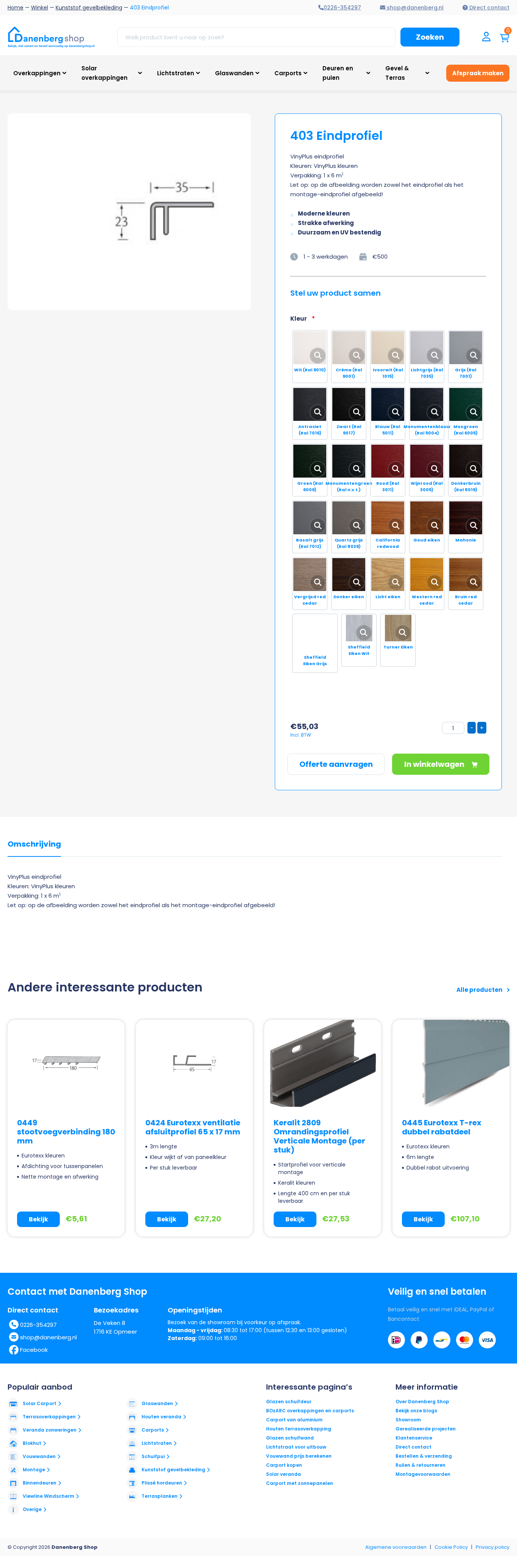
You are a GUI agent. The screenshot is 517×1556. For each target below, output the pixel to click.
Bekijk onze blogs (416, 1410)
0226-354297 (38, 1325)
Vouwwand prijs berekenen (299, 1456)
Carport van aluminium (294, 1419)
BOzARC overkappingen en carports (310, 1410)
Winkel (39, 7)
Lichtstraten (175, 73)
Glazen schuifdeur (288, 1401)
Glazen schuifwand (290, 1438)
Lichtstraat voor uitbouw (296, 1447)
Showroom (408, 1419)
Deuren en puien (337, 73)
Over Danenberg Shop (422, 1401)
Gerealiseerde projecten (426, 1429)
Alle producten (479, 990)
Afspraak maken (477, 73)
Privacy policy (492, 1547)
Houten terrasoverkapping (298, 1429)
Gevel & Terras (397, 73)
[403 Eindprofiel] (161, 211)
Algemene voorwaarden (396, 1547)
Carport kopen (284, 1465)
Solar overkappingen (104, 73)
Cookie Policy (451, 1547)
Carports (288, 73)
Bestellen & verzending (424, 1456)
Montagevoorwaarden (423, 1474)
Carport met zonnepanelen (299, 1483)
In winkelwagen (435, 764)
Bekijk (38, 1219)
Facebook (34, 1350)
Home (15, 7)
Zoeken (430, 37)
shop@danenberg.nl (48, 1337)
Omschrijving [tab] (34, 844)
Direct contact (413, 1447)
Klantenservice (414, 1438)
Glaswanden (234, 73)
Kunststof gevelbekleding (89, 7)
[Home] (51, 37)
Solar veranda (283, 1474)
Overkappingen (37, 73)
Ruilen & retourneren (420, 1465)
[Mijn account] (486, 37)
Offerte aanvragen (336, 764)
